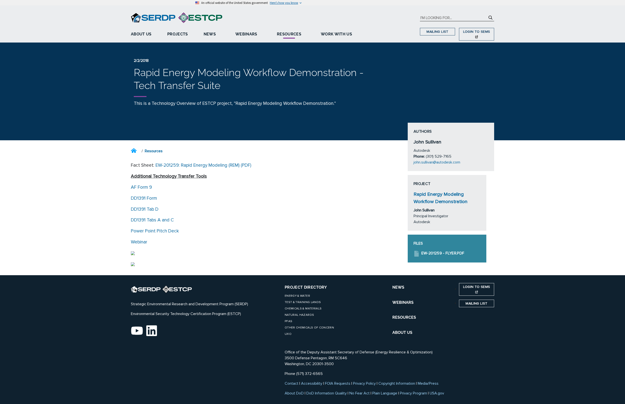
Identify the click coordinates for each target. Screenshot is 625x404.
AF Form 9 (141, 187)
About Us (141, 34)
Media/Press (428, 383)
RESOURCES (404, 317)
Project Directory (306, 287)
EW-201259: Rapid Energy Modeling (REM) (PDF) (203, 165)
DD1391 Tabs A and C (152, 220)
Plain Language (384, 393)
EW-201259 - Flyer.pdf (442, 253)
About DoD (294, 393)
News (210, 34)
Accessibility (311, 383)
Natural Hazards (299, 315)
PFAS (288, 321)
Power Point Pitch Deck (155, 231)
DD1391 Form (144, 198)
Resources (289, 34)
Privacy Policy (364, 383)
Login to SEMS (476, 32)
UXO (288, 334)
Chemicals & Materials (303, 308)
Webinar (139, 242)
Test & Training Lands (303, 302)
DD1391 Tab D (144, 209)
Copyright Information (396, 383)
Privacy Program (413, 393)
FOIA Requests (337, 383)
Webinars (246, 34)
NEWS (398, 287)
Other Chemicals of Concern (309, 327)
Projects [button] (177, 34)
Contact (291, 383)
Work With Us (336, 34)
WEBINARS (403, 302)
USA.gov (437, 393)
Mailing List (437, 32)
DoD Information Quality (326, 393)
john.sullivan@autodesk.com (437, 162)
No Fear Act (359, 393)
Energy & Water (297, 296)
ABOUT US (402, 332)
